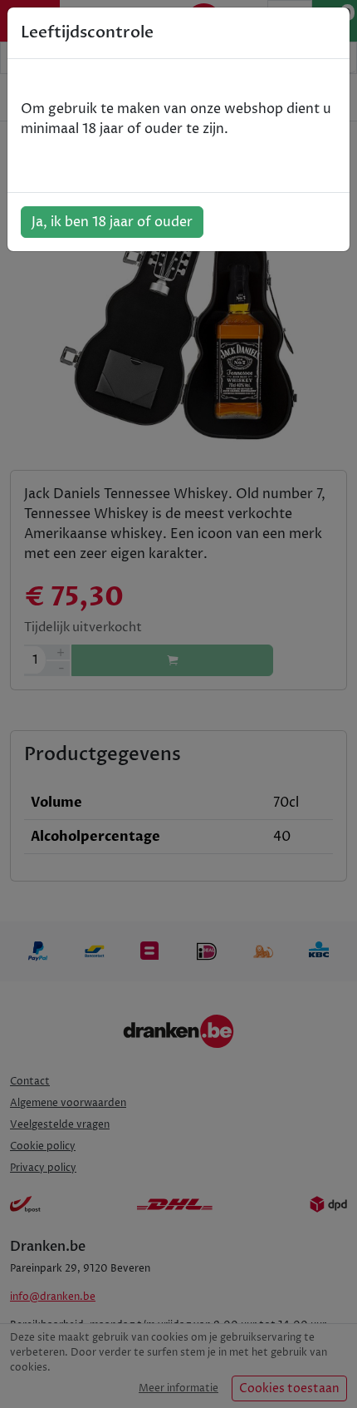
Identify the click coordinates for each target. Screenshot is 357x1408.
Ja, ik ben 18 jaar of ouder (112, 222)
